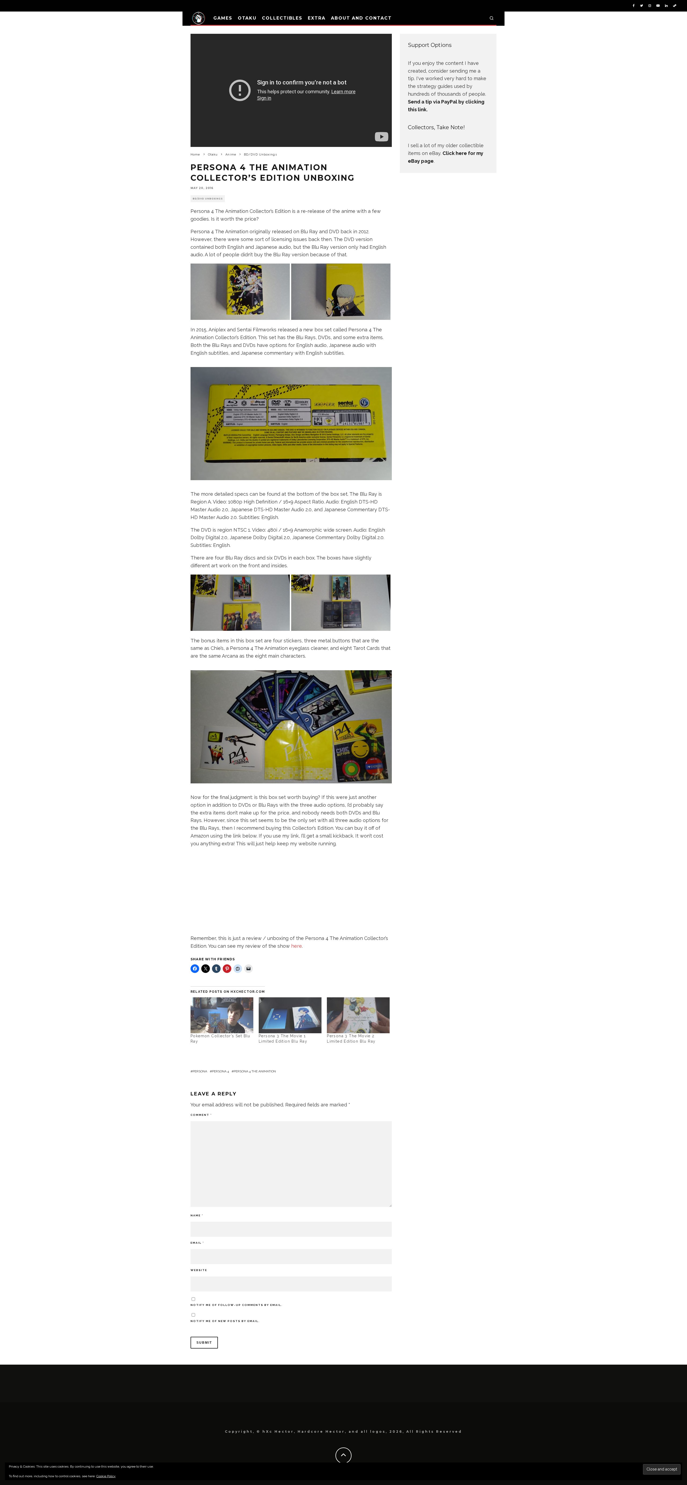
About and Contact (361, 18)
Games (222, 18)
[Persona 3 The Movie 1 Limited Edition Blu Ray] (290, 1015)
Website (199, 1270)
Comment (201, 1114)
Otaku (247, 18)
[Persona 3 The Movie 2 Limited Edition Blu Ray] (358, 1015)
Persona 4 (220, 1071)
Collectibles (282, 18)
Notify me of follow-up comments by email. (237, 1304)
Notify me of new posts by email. (225, 1321)
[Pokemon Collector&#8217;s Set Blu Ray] (222, 1015)
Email (197, 1242)
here (296, 946)
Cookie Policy (106, 1476)
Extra (317, 18)
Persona (200, 1071)
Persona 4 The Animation (255, 1071)
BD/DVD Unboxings (208, 198)
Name (197, 1215)
